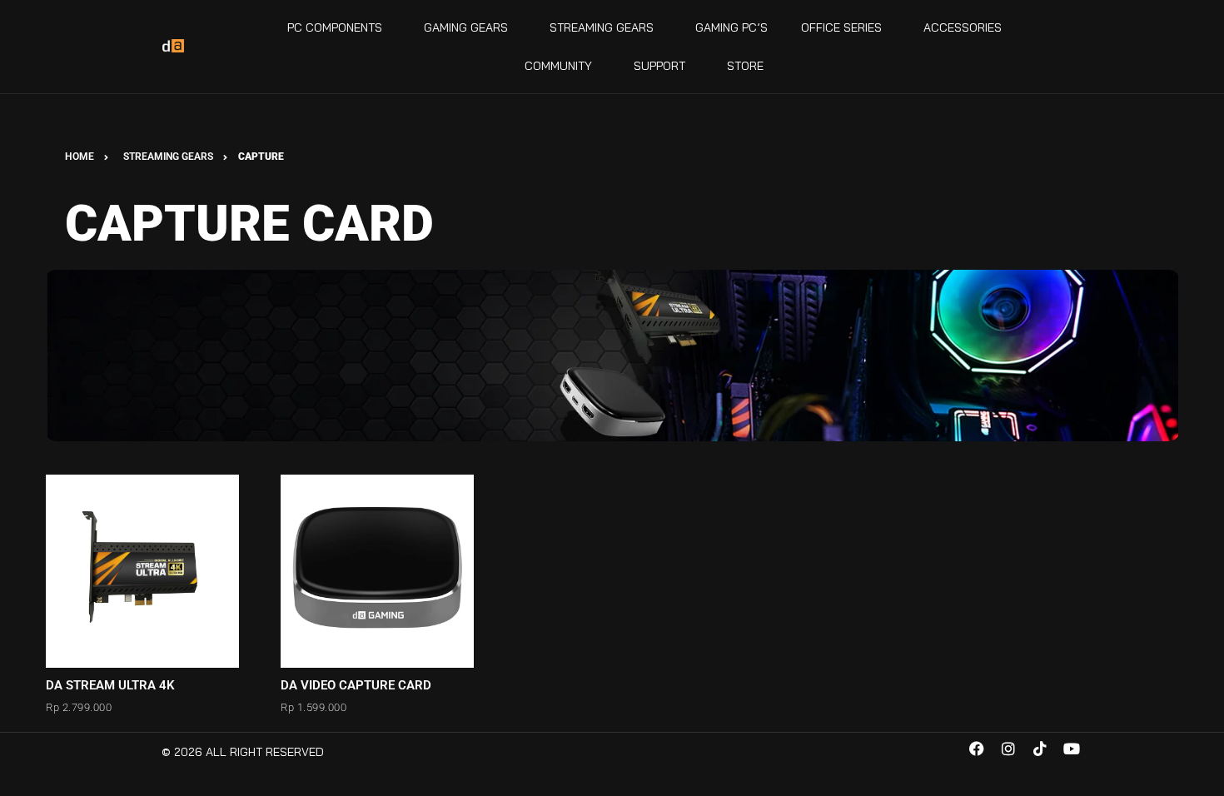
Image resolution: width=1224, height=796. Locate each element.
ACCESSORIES (962, 27)
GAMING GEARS (466, 27)
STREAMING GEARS (602, 27)
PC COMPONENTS (334, 27)
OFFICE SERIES (841, 27)
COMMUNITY (558, 65)
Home (79, 156)
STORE (745, 65)
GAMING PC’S (731, 27)
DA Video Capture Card (356, 685)
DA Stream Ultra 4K (110, 685)
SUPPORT (659, 65)
